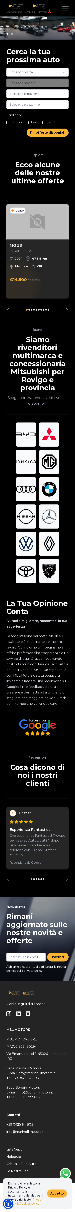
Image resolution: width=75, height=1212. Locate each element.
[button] (8, 1204)
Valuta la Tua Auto (21, 1164)
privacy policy (33, 971)
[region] (37, 257)
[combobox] (37, 72)
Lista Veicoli (15, 1149)
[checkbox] (8, 122)
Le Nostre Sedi (17, 1171)
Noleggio (13, 1157)
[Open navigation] (65, 8)
